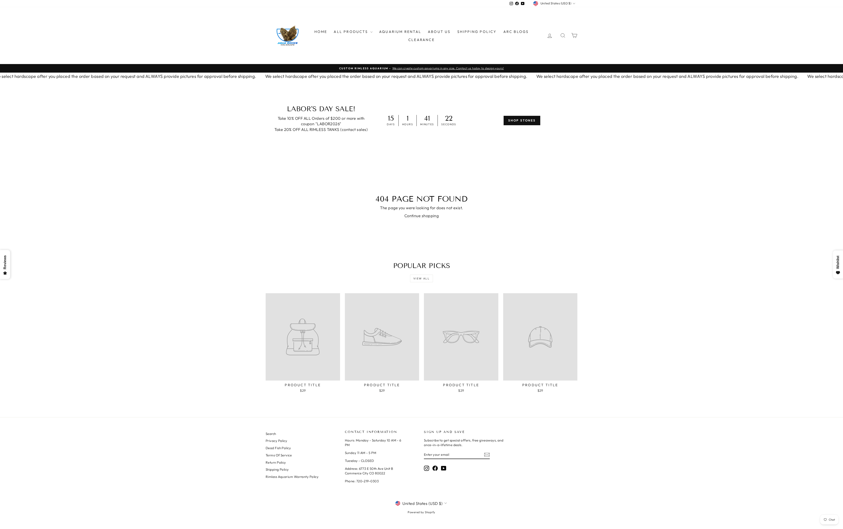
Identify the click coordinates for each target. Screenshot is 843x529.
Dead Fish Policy (278, 448)
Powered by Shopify (421, 512)
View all (421, 278)
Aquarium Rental (400, 31)
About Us (439, 31)
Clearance (421, 40)
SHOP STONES (522, 120)
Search (271, 434)
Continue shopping (421, 215)
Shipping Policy (477, 31)
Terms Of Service (279, 455)
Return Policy (276, 462)
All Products (351, 31)
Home (320, 31)
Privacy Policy (276, 441)
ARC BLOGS (516, 31)
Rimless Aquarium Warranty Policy (292, 477)
